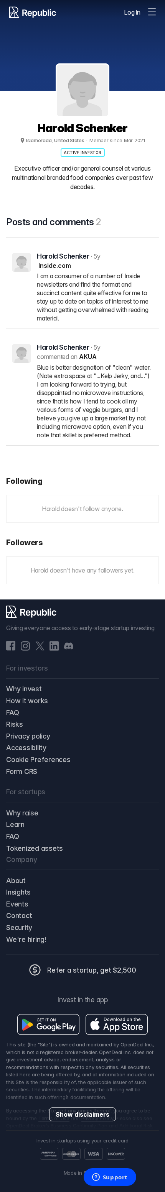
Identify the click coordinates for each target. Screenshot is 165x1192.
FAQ (12, 713)
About (16, 881)
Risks (14, 724)
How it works (27, 701)
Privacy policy (28, 736)
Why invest (24, 689)
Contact (19, 915)
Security (19, 927)
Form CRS (21, 771)
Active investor (83, 152)
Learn (15, 824)
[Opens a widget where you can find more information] (109, 1177)
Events (17, 904)
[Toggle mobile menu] (152, 12)
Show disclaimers (82, 1114)
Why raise (22, 813)
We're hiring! (26, 939)
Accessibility (26, 748)
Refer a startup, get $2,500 (91, 970)
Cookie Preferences (38, 759)
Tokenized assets (34, 848)
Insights (18, 892)
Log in (132, 12)
